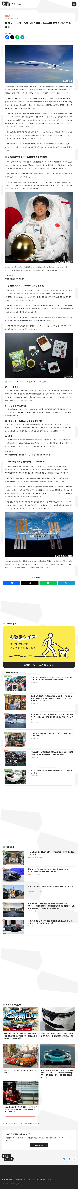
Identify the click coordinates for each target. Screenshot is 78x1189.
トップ (5, 1124)
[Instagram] (74, 1159)
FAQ (49, 1179)
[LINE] (17, 37)
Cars (10, 1124)
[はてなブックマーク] (22, 37)
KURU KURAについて (8, 1179)
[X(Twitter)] (69, 1159)
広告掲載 (18, 1179)
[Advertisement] (39, 801)
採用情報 (42, 1179)
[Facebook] (7, 37)
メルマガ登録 (39, 1145)
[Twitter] (12, 37)
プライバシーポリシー (30, 1179)
